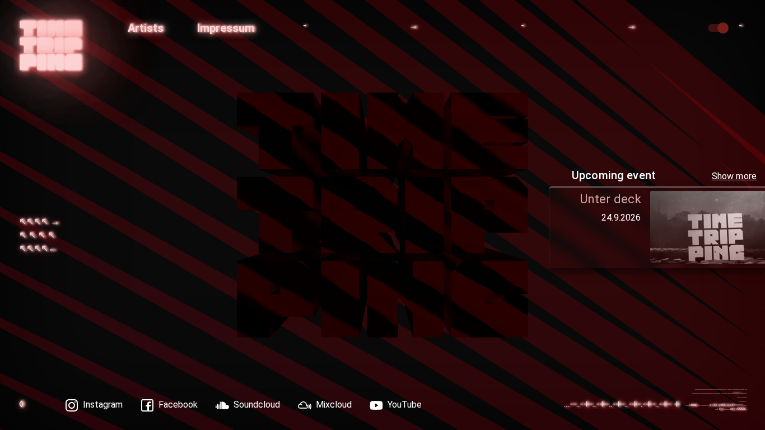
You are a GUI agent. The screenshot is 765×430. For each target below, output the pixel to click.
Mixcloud (334, 404)
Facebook (178, 404)
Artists (146, 28)
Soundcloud (257, 404)
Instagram (103, 404)
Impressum (225, 28)
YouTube (405, 404)
